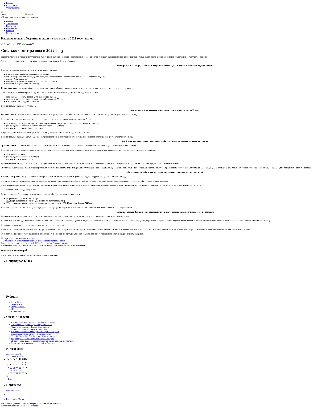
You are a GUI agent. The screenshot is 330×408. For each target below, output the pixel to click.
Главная (9, 3)
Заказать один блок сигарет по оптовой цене (31, 334)
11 (11, 367)
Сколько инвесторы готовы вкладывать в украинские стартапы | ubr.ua (34, 241)
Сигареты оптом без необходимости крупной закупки (35, 331)
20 (17, 370)
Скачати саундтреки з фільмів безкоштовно (30, 327)
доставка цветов (13, 390)
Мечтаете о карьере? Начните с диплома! (29, 329)
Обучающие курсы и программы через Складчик (32, 338)
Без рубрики (16, 302)
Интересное (11, 26)
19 (14, 370)
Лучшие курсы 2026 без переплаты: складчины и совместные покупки (42, 341)
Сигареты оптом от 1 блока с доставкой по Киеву (33, 322)
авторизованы (23, 255)
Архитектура (12, 24)
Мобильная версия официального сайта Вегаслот (33, 343)
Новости (10, 31)
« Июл (9, 379)
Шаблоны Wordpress (10, 406)
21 (20, 370)
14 (20, 367)
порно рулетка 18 (13, 354)
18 (11, 370)
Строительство (12, 33)
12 (14, 367)
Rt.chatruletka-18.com (15, 399)
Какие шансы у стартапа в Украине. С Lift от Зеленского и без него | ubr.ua (34, 243)
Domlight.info (33, 406)
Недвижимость (12, 28)
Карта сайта (11, 5)
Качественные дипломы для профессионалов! (31, 325)
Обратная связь (13, 8)
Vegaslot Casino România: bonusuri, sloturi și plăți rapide (34, 336)
